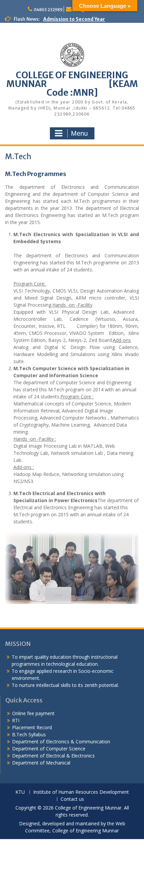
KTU (20, 792)
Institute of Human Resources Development (81, 792)
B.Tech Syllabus (29, 734)
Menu (79, 133)
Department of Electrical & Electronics (53, 755)
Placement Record (32, 727)
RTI (15, 720)
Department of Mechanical (41, 762)
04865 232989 (48, 9)
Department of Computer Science (48, 748)
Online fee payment (33, 713)
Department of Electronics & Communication (62, 741)
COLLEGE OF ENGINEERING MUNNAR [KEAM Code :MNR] (72, 84)
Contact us (72, 799)
